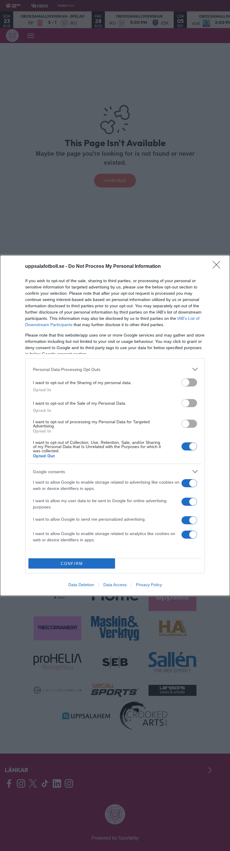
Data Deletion (81, 584)
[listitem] (115, 369)
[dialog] (115, 425)
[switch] (189, 382)
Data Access (115, 584)
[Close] (218, 266)
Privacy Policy (149, 584)
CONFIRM (72, 563)
